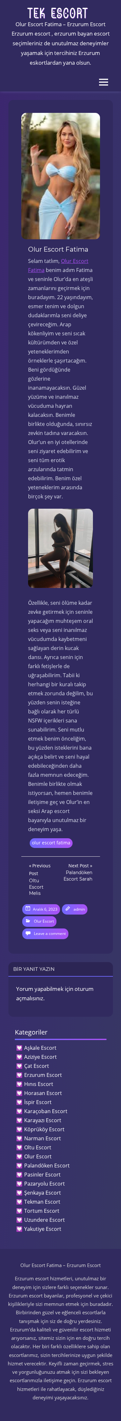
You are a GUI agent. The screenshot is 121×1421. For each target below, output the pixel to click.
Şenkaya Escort (42, 1192)
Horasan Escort (43, 1093)
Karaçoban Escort (45, 1111)
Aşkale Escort (40, 1047)
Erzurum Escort (43, 1075)
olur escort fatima (51, 843)
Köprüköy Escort (44, 1129)
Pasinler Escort (42, 1174)
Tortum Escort (41, 1210)
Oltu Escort (37, 1147)
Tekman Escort (42, 1201)
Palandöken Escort (47, 1165)
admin (79, 909)
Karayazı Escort (42, 1120)
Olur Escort (44, 921)
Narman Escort (42, 1138)
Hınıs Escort (38, 1084)
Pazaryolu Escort (44, 1183)
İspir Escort (38, 1102)
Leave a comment (50, 933)
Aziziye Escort (40, 1056)
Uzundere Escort (44, 1219)
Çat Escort (36, 1065)
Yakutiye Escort (42, 1228)
